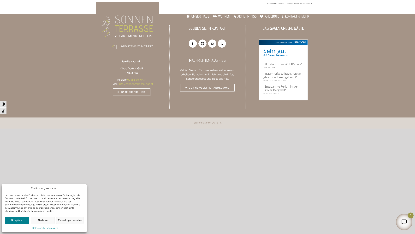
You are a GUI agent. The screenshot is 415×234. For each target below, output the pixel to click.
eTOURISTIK (215, 122)
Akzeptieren (17, 220)
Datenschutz (38, 228)
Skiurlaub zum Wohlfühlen (283, 64)
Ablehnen (42, 220)
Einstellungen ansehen (70, 220)
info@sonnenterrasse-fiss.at (300, 3)
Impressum (52, 228)
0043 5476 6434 (277, 3)
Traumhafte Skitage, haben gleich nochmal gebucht (282, 75)
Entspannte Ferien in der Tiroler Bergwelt (280, 88)
